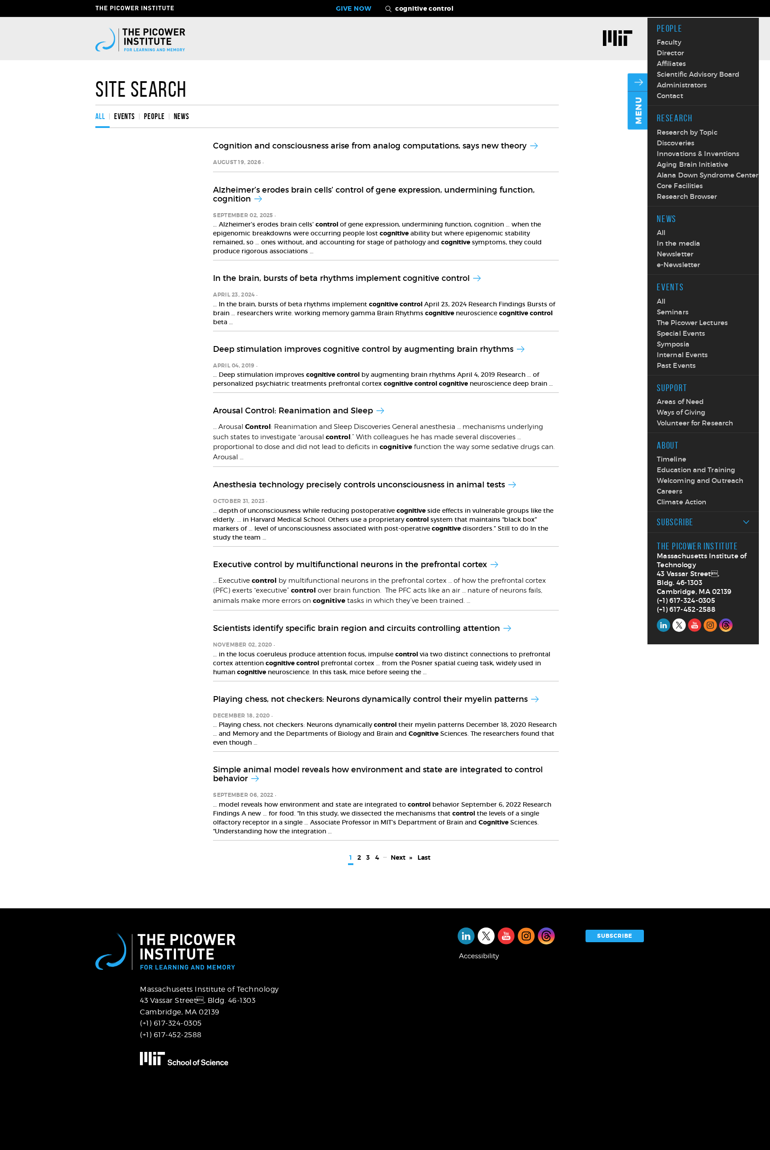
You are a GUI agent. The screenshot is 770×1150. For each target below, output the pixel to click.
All (661, 232)
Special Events (681, 333)
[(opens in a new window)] (621, 39)
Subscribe (675, 522)
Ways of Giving (681, 412)
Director (670, 53)
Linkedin (663, 625)
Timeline (671, 459)
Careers (669, 491)
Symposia (673, 344)
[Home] (140, 39)
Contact (670, 95)
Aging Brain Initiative (692, 164)
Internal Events (682, 354)
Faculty (669, 42)
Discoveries (675, 143)
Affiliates (671, 63)
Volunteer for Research (695, 423)
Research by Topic (687, 132)
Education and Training (696, 470)
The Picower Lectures (692, 322)
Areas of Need (680, 401)
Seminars (672, 312)
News (666, 219)
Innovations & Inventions (698, 153)
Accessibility (479, 956)
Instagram (710, 625)
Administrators (682, 85)
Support (672, 388)
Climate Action (681, 502)
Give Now (354, 8)
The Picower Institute (139, 8)
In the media (678, 243)
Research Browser (687, 196)
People (670, 28)
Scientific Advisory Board (698, 74)
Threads (726, 625)
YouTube (694, 625)
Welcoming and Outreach (700, 480)
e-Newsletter (678, 264)
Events (670, 287)
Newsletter (675, 254)
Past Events (676, 365)
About (668, 445)
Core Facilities (680, 185)
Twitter (679, 625)
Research (674, 118)
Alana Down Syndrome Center (708, 175)
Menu (639, 110)
